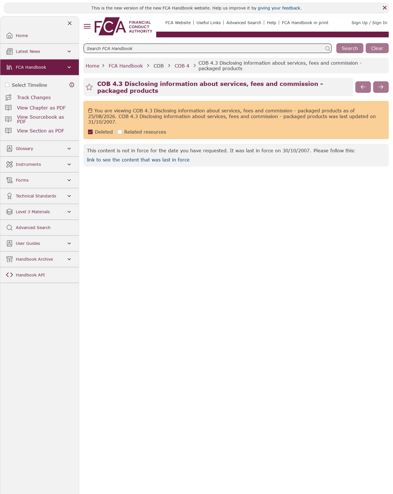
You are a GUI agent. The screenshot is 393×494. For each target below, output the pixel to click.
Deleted (104, 131)
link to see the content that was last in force (138, 159)
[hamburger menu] (87, 26)
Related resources (145, 131)
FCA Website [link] (178, 22)
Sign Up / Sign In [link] (369, 22)
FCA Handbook (125, 65)
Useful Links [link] (209, 22)
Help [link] (271, 22)
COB (158, 65)
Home (93, 65)
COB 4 (182, 65)
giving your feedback (279, 7)
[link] (123, 26)
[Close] (384, 7)
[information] (72, 84)
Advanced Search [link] (243, 22)
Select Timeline (29, 85)
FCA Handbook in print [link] (305, 22)
